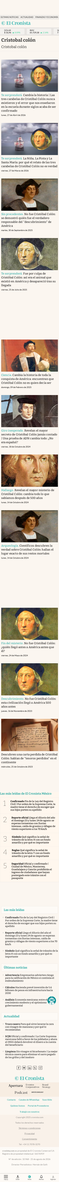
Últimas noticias (9, 17)
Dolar (18, 1179)
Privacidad (30, 1133)
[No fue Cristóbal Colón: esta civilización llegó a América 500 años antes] (29, 679)
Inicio (29, 1179)
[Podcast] (21, 1092)
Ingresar (53, 1179)
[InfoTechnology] (37, 1092)
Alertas (41, 1179)
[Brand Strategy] (46, 1086)
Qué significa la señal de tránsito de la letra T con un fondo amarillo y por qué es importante (31, 853)
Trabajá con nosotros (29, 1112)
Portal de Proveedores (38, 1106)
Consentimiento (29, 1139)
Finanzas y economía (46, 17)
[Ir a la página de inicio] (16, 23)
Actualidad (27, 17)
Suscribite (47, 1100)
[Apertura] (15, 1086)
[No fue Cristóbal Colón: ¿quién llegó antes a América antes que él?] (29, 624)
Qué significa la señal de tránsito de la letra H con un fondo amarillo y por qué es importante (31, 839)
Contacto (11, 1100)
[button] (52, 1000)
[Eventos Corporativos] (32, 1086)
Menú (6, 1179)
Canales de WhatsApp (29, 1100)
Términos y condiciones (30, 1128)
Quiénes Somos (17, 1106)
